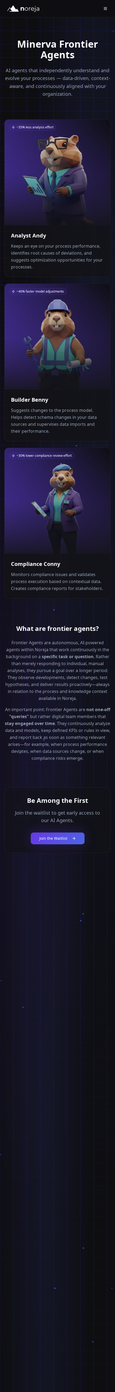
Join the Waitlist (53, 838)
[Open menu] (105, 8)
